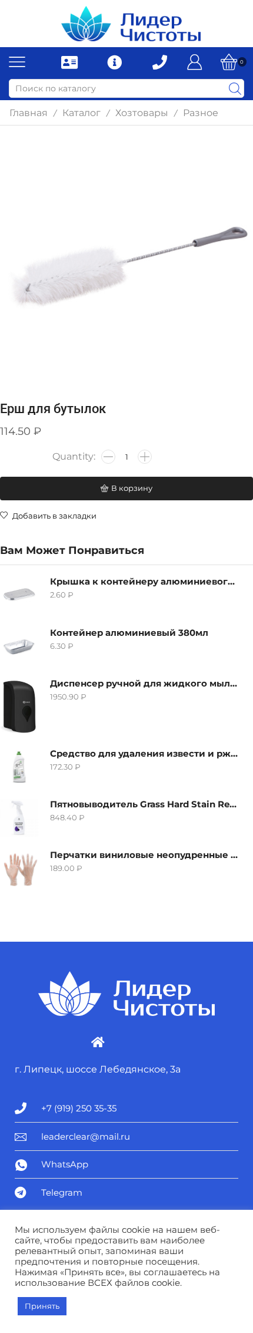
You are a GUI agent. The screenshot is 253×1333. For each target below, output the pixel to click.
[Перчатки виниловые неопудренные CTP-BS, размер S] (19, 868)
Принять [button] (42, 1306)
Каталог (81, 112)
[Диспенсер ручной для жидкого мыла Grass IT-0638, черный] (19, 706)
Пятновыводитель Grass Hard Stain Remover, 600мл (144, 804)
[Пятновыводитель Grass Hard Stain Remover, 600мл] (19, 818)
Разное (200, 112)
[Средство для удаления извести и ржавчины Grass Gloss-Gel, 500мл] (19, 767)
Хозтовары (141, 112)
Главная (28, 112)
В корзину (131, 488)
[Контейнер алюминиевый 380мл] (19, 646)
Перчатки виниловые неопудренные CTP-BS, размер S (144, 855)
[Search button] (235, 88)
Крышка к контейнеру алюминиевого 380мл (144, 581)
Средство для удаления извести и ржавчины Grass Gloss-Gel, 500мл (144, 753)
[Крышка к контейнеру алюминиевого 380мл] (19, 595)
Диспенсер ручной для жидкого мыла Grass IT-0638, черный (144, 683)
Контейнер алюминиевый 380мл (129, 633)
